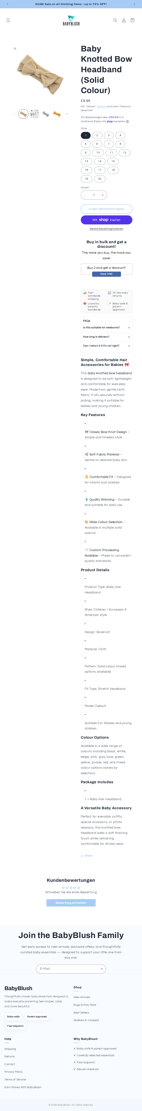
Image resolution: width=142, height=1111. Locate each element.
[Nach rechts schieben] (67, 114)
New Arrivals (82, 997)
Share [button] (88, 855)
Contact (9, 1064)
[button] (8, 20)
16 (86, 170)
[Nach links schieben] (14, 114)
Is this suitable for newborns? (101, 327)
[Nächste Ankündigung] (135, 4)
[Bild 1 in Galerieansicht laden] (23, 114)
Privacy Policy (13, 1071)
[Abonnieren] (101, 969)
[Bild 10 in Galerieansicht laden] (57, 114)
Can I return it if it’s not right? (101, 346)
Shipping (10, 1049)
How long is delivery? (96, 337)
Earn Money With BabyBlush (22, 1087)
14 (100, 161)
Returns (9, 1056)
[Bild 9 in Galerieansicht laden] (45, 114)
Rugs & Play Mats (85, 1005)
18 (113, 170)
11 (111, 152)
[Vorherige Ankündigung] (7, 4)
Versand (101, 106)
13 (86, 161)
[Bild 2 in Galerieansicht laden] (34, 114)
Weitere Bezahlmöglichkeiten (106, 229)
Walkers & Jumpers (86, 1020)
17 (100, 170)
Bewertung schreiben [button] (71, 902)
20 (100, 178)
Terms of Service (15, 1079)
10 (98, 152)
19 (86, 178)
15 (113, 161)
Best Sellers (81, 1012)
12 (124, 152)
